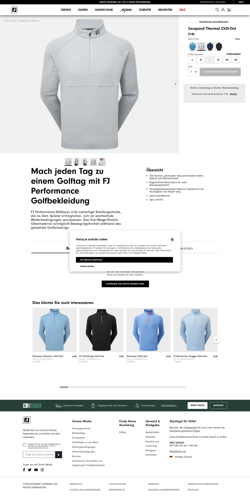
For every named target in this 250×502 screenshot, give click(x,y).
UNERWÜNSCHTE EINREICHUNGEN (203, 484)
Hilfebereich (190, 427)
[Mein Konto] (223, 9)
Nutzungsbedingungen (84, 447)
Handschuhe (104, 9)
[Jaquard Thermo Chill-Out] (89, 84)
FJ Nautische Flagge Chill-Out (190, 356)
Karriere (76, 456)
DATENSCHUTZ (76, 484)
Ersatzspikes (78, 437)
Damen (83, 9)
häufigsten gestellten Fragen (185, 430)
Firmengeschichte (81, 428)
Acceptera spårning (91, 259)
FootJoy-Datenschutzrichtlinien (41, 447)
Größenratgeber (234, 54)
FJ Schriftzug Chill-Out (91, 356)
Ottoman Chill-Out (136, 356)
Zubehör (145, 9)
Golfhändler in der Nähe (85, 442)
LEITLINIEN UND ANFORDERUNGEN (85, 490)
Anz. (190, 66)
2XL (227, 60)
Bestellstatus (152, 432)
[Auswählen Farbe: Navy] (210, 46)
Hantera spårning (87, 266)
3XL (235, 60)
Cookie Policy (140, 253)
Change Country (183, 457)
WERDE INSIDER (197, 405)
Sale (182, 9)
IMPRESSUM (153, 484)
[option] (89, 84)
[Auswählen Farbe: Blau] (192, 46)
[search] (217, 9)
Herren (66, 9)
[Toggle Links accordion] (93, 421)
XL (218, 60)
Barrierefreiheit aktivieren (213, 2)
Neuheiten (165, 9)
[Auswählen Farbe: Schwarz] (219, 46)
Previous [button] (3, 84)
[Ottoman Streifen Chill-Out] (54, 351)
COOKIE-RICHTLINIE (117, 484)
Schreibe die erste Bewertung (213, 22)
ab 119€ (112, 2)
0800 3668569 (177, 442)
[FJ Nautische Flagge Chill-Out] (195, 351)
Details (233, 94)
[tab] (229, 9)
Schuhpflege (78, 433)
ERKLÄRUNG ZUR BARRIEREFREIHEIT (164, 490)
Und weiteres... (169, 405)
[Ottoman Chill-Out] (148, 351)
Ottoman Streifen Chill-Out (47, 356)
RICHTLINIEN (193, 490)
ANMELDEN (218, 405)
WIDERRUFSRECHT (117, 490)
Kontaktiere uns (178, 451)
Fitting (122, 432)
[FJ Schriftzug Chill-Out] (101, 351)
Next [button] (175, 84)
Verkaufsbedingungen (83, 451)
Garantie (150, 437)
